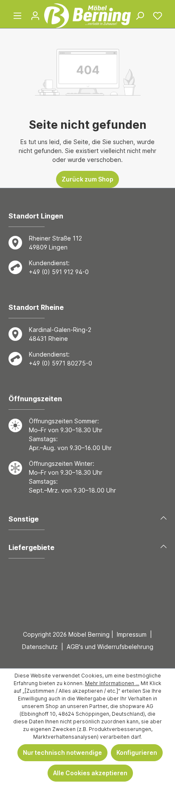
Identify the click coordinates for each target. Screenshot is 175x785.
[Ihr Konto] (35, 16)
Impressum (132, 634)
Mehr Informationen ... (112, 683)
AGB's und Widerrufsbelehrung (110, 646)
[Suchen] (140, 16)
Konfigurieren (136, 752)
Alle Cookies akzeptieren (90, 772)
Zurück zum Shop (87, 179)
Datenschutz (40, 646)
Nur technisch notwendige (62, 752)
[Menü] (17, 16)
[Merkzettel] (158, 16)
